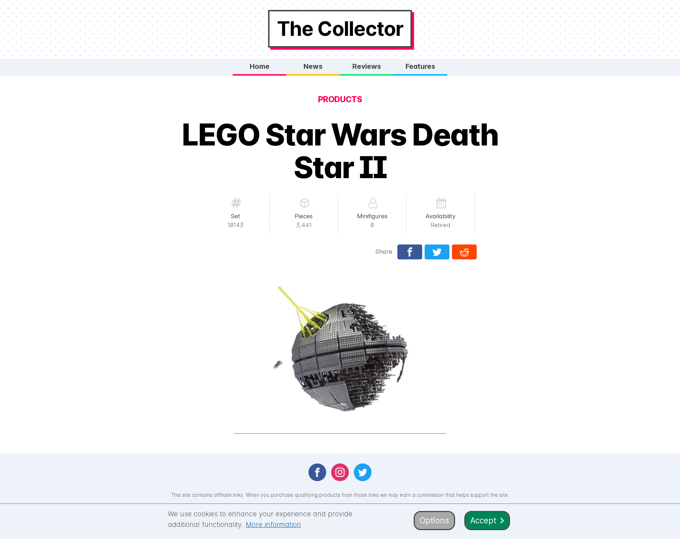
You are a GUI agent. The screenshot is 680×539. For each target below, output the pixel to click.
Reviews (366, 66)
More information (273, 524)
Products (340, 99)
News (313, 66)
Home (260, 66)
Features (420, 66)
